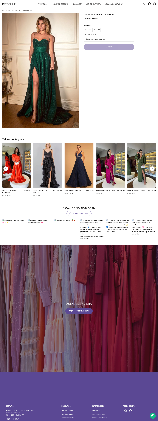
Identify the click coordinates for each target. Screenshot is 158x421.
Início (4, 10)
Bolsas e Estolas (60, 4)
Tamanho (87, 25)
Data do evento (90, 34)
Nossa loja (77, 4)
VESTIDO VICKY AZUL (73, 190)
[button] (5, 168)
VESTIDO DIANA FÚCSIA (105, 190)
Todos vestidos (12, 10)
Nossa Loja (96, 410)
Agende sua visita (93, 4)
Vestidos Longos (67, 410)
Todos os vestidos (67, 418)
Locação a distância (114, 4)
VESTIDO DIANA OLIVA (136, 190)
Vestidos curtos (67, 414)
